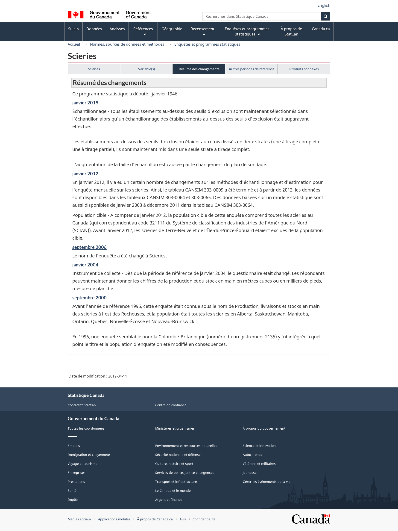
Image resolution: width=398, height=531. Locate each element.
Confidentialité (204, 519)
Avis (183, 519)
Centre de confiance (170, 405)
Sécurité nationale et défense (178, 454)
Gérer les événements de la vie (266, 481)
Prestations (76, 481)
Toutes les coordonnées (86, 428)
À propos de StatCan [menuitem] (291, 31)
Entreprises (76, 472)
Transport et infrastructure (176, 481)
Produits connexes (304, 69)
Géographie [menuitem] (171, 28)
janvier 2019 (85, 102)
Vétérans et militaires (259, 463)
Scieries (94, 69)
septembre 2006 (89, 247)
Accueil (74, 44)
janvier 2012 (85, 173)
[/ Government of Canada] (109, 15)
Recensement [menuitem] (202, 28)
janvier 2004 (85, 264)
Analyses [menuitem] (117, 28)
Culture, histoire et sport (174, 463)
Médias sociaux (79, 519)
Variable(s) (146, 69)
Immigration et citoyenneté (89, 454)
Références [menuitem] (143, 28)
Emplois (74, 445)
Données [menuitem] (94, 28)
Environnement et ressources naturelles (186, 445)
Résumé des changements (199, 69)
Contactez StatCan (82, 405)
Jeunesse (250, 472)
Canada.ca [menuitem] (321, 28)
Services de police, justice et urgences (184, 472)
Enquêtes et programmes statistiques (207, 44)
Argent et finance (168, 499)
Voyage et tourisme (82, 463)
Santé (72, 490)
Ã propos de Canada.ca (155, 519)
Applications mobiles (114, 519)
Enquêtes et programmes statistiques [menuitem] (247, 31)
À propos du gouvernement (264, 428)
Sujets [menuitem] (73, 28)
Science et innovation (259, 445)
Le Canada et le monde (173, 490)
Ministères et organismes (175, 428)
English (324, 5)
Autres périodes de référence (251, 69)
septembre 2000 (89, 297)
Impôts (73, 499)
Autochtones (252, 454)
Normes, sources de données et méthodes (127, 44)
